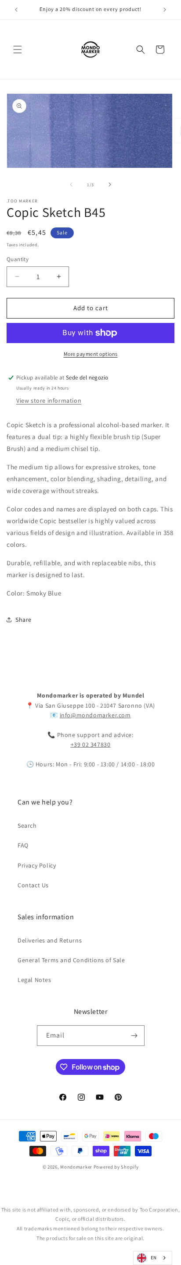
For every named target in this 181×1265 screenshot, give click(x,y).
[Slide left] (71, 184)
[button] (17, 49)
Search (27, 825)
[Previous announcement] (16, 9)
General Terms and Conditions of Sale (71, 960)
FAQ (23, 845)
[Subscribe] (134, 1035)
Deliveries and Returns (50, 940)
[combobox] (152, 1258)
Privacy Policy (37, 865)
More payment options (91, 354)
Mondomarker (76, 1167)
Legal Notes (34, 980)
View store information (48, 400)
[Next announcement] (164, 9)
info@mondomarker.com (95, 715)
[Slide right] (109, 184)
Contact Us (33, 885)
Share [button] (23, 620)
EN (154, 1257)
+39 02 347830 (91, 744)
